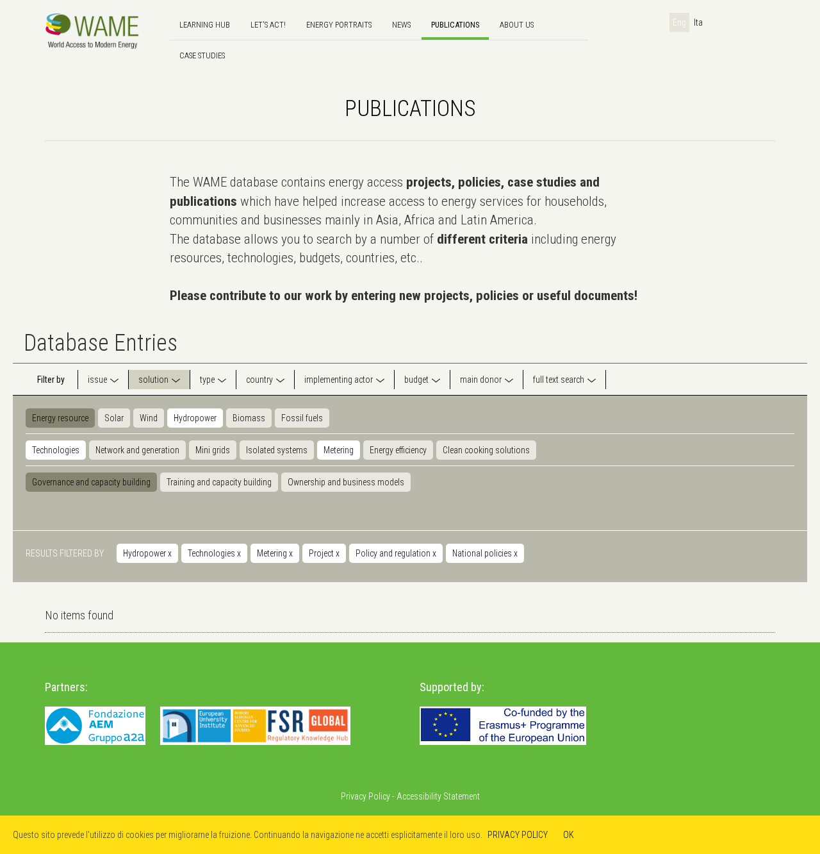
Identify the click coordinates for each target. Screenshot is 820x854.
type (207, 379)
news (401, 24)
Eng (679, 22)
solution (153, 379)
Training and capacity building (219, 482)
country (259, 379)
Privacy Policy (365, 796)
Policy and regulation (396, 553)
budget (416, 379)
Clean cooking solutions (486, 450)
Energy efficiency (398, 450)
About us (517, 24)
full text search (558, 379)
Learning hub (204, 24)
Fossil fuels (302, 418)
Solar (114, 418)
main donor (481, 379)
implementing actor (338, 379)
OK (568, 835)
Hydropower (195, 418)
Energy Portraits (339, 24)
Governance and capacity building (91, 482)
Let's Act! (268, 24)
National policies (485, 553)
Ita (698, 22)
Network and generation (137, 450)
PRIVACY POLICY (518, 835)
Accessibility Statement (438, 796)
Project (324, 553)
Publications (455, 24)
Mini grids (212, 450)
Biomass (249, 418)
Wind (149, 418)
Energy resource (60, 418)
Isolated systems (277, 450)
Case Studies (202, 55)
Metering (339, 450)
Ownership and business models (346, 482)
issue (97, 379)
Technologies (55, 450)
